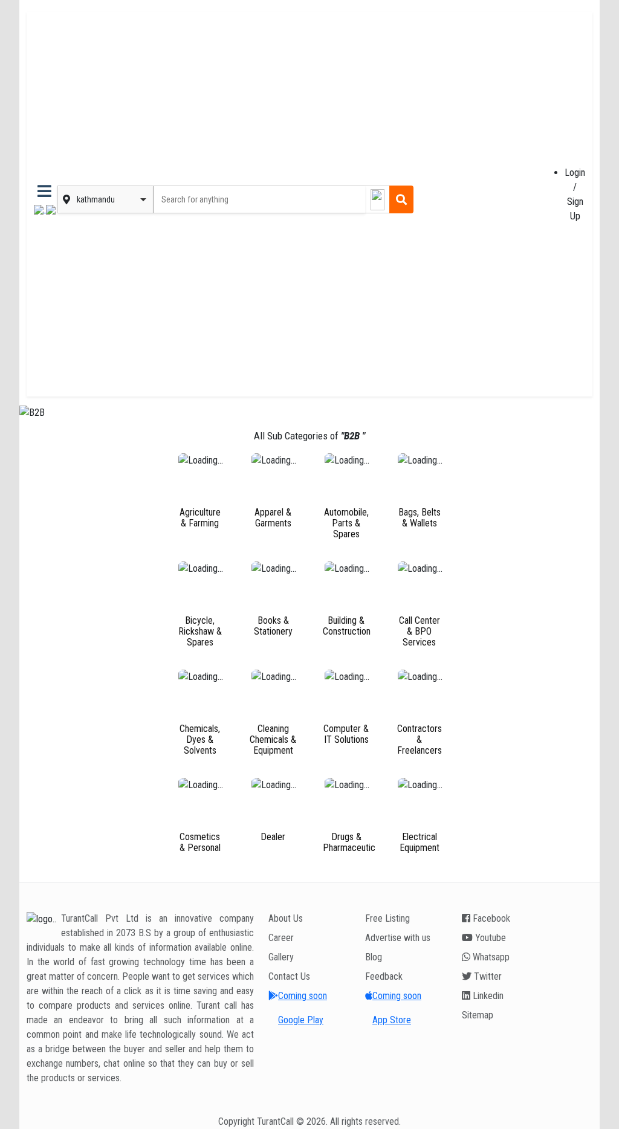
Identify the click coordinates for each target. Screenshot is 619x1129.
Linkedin (487, 995)
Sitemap (477, 1015)
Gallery (281, 957)
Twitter (487, 976)
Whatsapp (490, 957)
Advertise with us (397, 937)
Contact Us (289, 976)
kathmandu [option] (96, 199)
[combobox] (113, 199)
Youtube (489, 937)
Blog (373, 957)
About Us (285, 918)
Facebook (490, 918)
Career (281, 937)
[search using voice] (377, 199)
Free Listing (387, 918)
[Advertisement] (480, 199)
